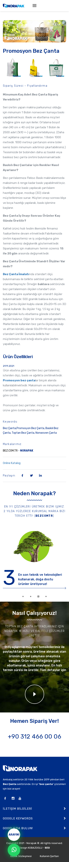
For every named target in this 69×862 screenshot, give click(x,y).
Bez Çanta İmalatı (16, 274)
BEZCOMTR (44, 515)
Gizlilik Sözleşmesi (21, 856)
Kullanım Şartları (49, 856)
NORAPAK (26, 450)
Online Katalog (33, 463)
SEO (47, 847)
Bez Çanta (9, 784)
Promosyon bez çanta (19, 380)
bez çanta (46, 784)
